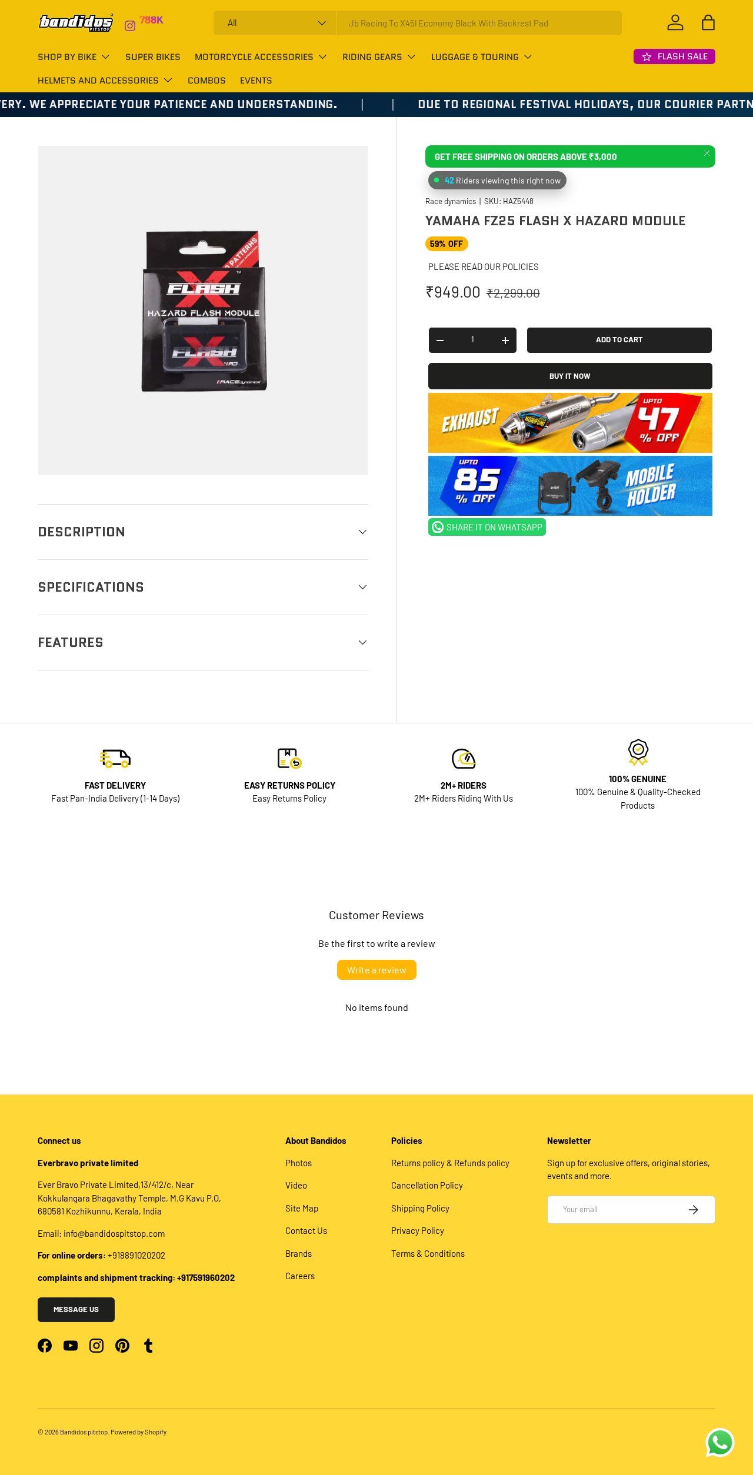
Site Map (301, 1208)
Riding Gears (372, 57)
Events (256, 80)
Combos (207, 80)
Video (296, 1185)
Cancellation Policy (427, 1185)
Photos (298, 1162)
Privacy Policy (417, 1230)
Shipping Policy (420, 1208)
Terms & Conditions (428, 1253)
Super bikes (153, 57)
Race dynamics (450, 201)
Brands (298, 1253)
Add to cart (619, 340)
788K (151, 24)
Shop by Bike (67, 57)
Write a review (377, 969)
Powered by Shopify (138, 1432)
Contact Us (306, 1230)
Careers (300, 1275)
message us (76, 1309)
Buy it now (570, 376)
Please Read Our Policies (483, 266)
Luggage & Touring (475, 57)
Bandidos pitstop (84, 1432)
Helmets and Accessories (98, 80)
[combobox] (418, 23)
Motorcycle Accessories (254, 57)
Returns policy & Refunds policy (450, 1162)
